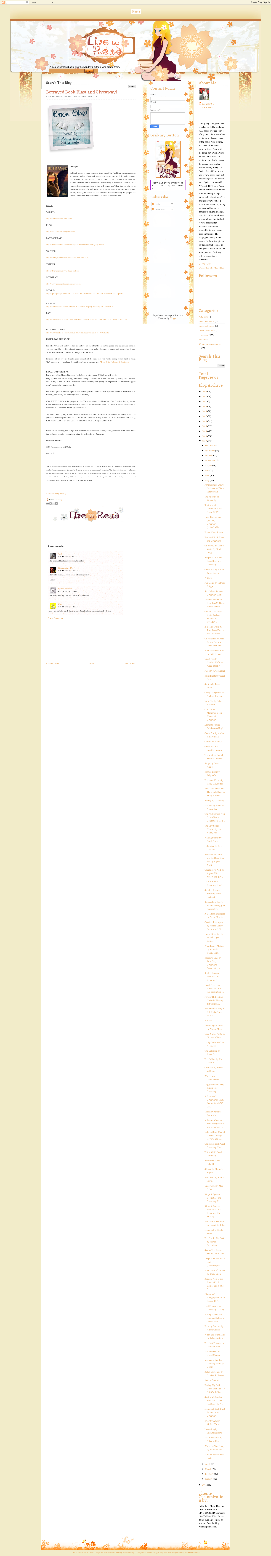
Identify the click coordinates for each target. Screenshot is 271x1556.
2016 (204, 421)
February (209, 1473)
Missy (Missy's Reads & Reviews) (114, 362)
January (209, 1478)
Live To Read (94, 59)
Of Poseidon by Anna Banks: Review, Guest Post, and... (214, 642)
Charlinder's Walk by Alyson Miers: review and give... (214, 873)
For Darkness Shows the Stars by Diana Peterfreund (214, 488)
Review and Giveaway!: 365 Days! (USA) (213, 508)
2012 (204, 440)
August (208, 465)
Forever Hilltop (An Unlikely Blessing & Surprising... (214, 1000)
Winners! (209, 577)
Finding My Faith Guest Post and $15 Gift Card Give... (215, 1389)
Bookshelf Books (207, 325)
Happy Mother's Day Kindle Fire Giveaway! (214, 1088)
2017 (204, 416)
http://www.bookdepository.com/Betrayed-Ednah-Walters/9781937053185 (77, 332)
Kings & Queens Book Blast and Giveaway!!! (213, 1198)
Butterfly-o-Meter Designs (125, 1552)
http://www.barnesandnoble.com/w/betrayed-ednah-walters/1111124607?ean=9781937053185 (86, 319)
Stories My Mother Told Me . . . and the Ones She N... (214, 1400)
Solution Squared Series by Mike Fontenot (213, 893)
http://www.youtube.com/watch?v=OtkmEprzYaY (67, 257)
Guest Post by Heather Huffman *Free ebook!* (214, 662)
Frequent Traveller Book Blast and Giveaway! (213, 561)
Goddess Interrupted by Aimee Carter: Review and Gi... (214, 926)
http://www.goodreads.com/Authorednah (63, 283)
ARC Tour (203, 316)
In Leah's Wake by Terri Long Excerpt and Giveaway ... (214, 1123)
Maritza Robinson (65, 588)
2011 (204, 1484)
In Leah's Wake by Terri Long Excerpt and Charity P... (214, 630)
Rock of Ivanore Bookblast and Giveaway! (212, 976)
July (207, 470)
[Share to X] (53, 503)
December (210, 445)
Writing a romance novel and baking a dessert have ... (214, 1318)
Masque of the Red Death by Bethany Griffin (214, 1363)
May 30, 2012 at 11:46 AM (68, 606)
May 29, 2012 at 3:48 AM (67, 556)
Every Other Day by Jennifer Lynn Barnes (214, 937)
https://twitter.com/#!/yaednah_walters (62, 270)
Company (193, 1552)
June (207, 475)
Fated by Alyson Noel (215, 670)
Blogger (173, 318)
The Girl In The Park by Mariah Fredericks (214, 1242)
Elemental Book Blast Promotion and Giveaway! (215, 1412)
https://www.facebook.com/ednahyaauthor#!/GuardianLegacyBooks (75, 244)
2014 (204, 431)
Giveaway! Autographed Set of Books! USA (215, 1297)
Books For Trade (206, 321)
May (207, 480)
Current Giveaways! (214, 741)
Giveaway (58, 499)
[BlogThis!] (50, 503)
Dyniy (60, 554)
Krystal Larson (208, 105)
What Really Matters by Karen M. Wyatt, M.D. (214, 949)
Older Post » (130, 663)
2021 (204, 401)
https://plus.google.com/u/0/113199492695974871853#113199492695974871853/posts (84, 293)
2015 (204, 426)
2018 (204, 411)
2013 (204, 436)
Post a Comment (55, 618)
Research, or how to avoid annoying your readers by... (215, 905)
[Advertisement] (69, 639)
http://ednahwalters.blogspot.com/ (60, 231)
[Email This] (47, 503)
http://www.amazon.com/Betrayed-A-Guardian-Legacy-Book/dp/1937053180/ (79, 306)
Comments (159, 209)
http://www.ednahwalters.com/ (59, 218)
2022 (204, 396)
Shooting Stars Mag (66, 568)
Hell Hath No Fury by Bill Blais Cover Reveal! (215, 1012)
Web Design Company (176, 1552)
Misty (60, 604)
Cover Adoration (206, 330)
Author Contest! (212, 1380)
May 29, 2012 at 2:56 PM (67, 591)
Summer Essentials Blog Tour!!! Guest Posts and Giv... (215, 603)
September (210, 460)
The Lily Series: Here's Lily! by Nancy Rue (213, 829)
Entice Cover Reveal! (214, 532)
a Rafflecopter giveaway (56, 493)
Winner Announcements (210, 344)
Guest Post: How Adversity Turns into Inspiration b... (214, 988)
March (208, 1468)
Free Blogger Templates (158, 1552)
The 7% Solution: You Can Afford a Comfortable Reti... (215, 817)
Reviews (203, 339)
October (209, 455)
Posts (157, 203)
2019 (204, 406)
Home (136, 11)
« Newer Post (52, 663)
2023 (204, 391)
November (210, 450)
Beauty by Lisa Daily (214, 800)
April (208, 1463)
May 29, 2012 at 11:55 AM (68, 570)
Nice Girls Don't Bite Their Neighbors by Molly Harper (215, 792)
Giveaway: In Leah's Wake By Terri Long (214, 549)
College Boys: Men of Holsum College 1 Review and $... (215, 1135)
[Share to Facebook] (56, 503)
